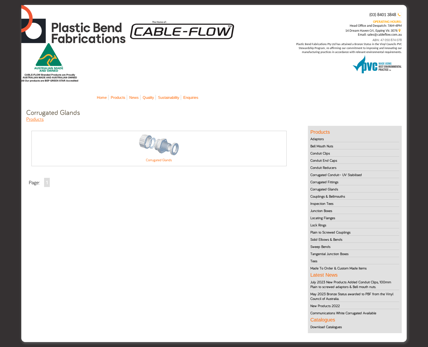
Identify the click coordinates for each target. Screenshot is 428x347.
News (134, 97)
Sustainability (168, 97)
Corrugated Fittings (324, 182)
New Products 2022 (325, 305)
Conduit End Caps (323, 160)
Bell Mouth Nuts (321, 146)
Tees (313, 261)
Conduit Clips (320, 153)
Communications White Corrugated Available (343, 313)
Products (118, 97)
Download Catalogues (326, 326)
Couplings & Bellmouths (327, 196)
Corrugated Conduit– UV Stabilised (336, 174)
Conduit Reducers (323, 167)
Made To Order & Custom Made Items (338, 268)
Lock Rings (318, 225)
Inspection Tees (321, 203)
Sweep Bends (320, 246)
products (35, 119)
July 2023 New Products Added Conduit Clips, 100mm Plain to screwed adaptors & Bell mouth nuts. (350, 284)
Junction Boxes (321, 210)
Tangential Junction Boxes (329, 253)
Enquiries (190, 97)
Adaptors (317, 138)
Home (102, 97)
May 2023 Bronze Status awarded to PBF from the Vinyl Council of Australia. (351, 296)
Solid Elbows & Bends (326, 239)
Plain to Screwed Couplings (330, 232)
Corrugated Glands (324, 189)
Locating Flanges (322, 217)
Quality (148, 97)
